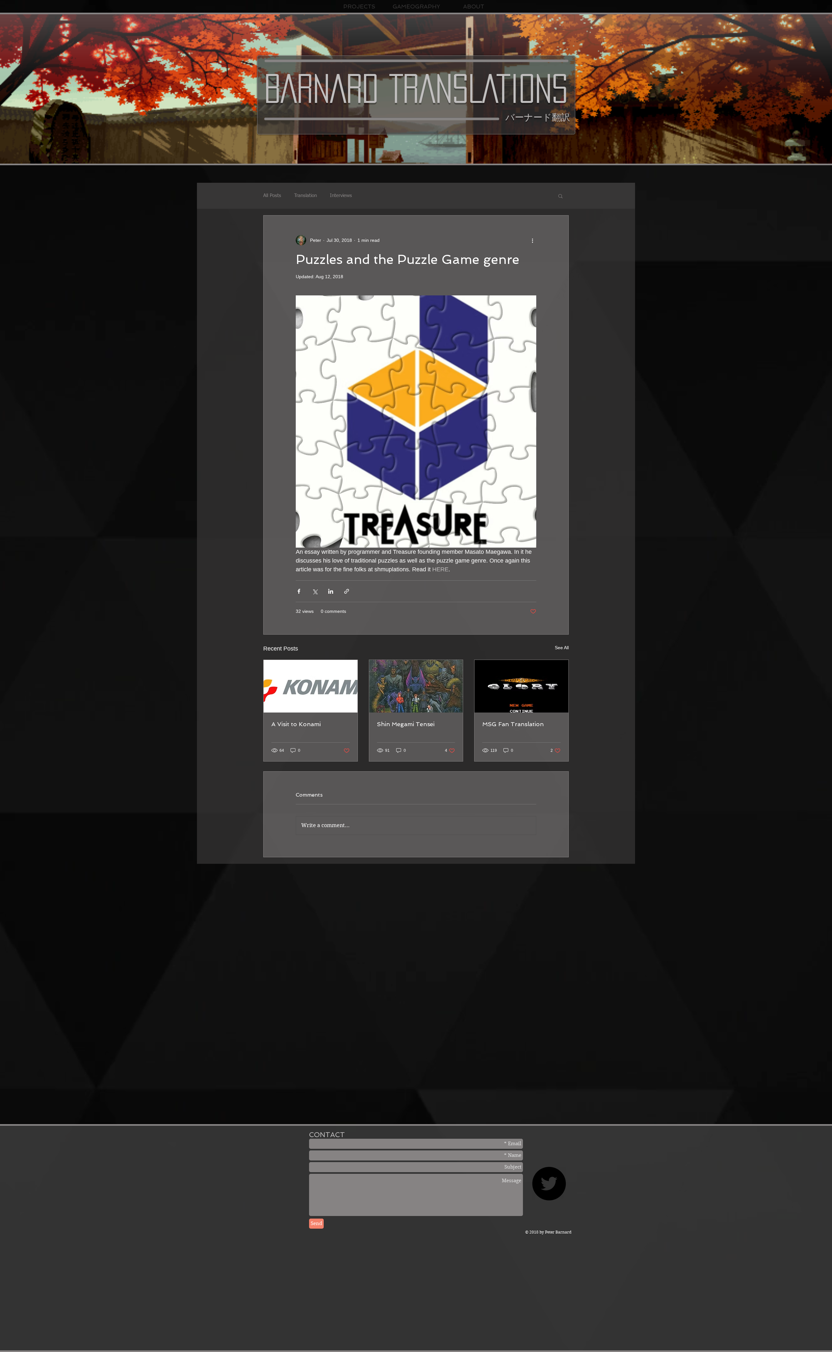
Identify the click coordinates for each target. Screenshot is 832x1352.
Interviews (341, 195)
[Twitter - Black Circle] (549, 1183)
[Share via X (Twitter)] (315, 591)
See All (562, 647)
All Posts (272, 195)
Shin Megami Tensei (406, 724)
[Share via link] (347, 591)
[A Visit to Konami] (311, 686)
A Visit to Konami (296, 724)
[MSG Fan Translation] (521, 686)
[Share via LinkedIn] (331, 591)
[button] (560, 195)
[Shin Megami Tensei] (416, 686)
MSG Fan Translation (513, 724)
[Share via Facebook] (299, 591)
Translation (305, 195)
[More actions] (532, 240)
